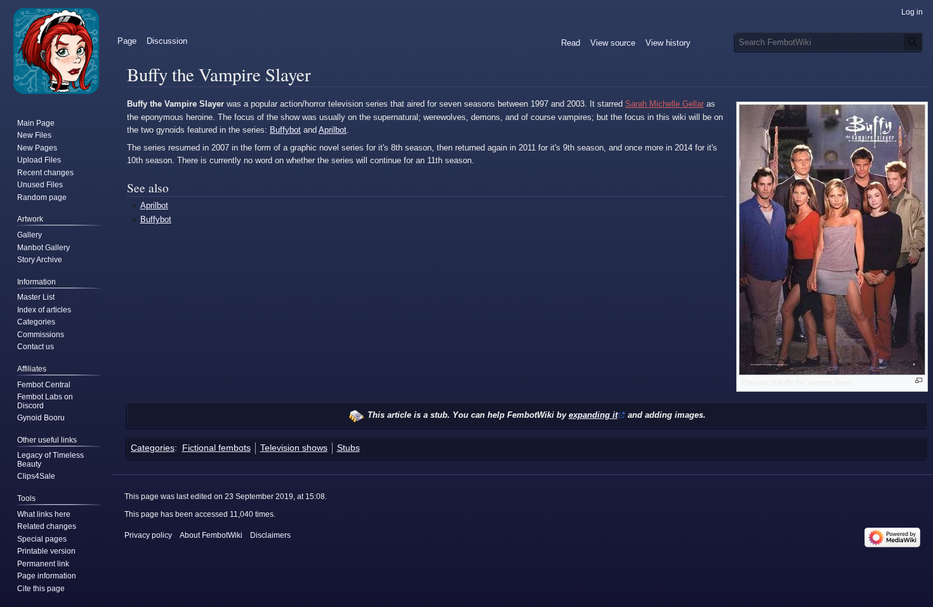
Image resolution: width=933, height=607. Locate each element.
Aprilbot (333, 130)
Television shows (294, 448)
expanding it (593, 415)
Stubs (348, 448)
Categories (153, 448)
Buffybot (285, 130)
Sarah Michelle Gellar (664, 104)
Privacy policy (148, 535)
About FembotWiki (211, 535)
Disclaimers (270, 535)
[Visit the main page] (56, 51)
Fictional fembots (216, 448)
